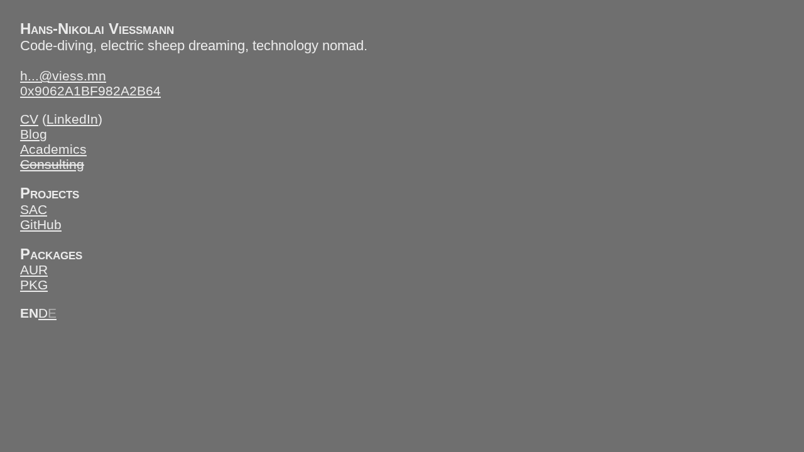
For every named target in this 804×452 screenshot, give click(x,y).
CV (29, 119)
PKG (34, 284)
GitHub (41, 224)
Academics (53, 149)
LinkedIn (72, 119)
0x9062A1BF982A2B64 (90, 90)
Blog (33, 134)
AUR (34, 269)
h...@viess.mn (63, 75)
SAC (33, 209)
